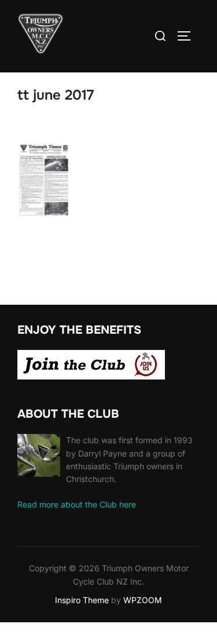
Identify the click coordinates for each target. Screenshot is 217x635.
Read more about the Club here (76, 504)
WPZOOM (142, 600)
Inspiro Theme (82, 600)
